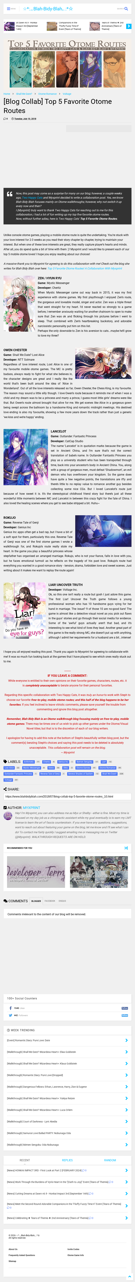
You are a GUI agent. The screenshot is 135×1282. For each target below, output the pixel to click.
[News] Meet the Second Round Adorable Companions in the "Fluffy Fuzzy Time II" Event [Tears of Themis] (29, 22)
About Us (13, 1249)
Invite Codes (73, 1249)
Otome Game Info (76, 1255)
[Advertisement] (33, 149)
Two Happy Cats (32, 197)
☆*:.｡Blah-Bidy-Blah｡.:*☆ (48, 8)
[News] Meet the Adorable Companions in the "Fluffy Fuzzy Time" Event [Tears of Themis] (114, 22)
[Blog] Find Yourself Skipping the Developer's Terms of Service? (30, 878)
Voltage (67, 93)
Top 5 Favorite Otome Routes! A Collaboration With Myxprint (84, 268)
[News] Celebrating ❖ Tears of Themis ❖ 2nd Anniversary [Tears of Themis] (72, 24)
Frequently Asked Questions (22, 1255)
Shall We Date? (24, 93)
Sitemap (12, 1261)
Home (7, 93)
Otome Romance (47, 93)
